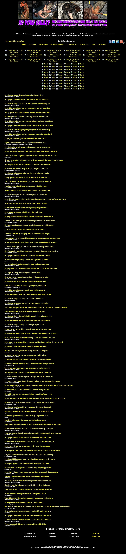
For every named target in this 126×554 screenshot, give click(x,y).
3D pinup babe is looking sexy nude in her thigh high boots (25, 494)
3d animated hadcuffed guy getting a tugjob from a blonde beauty (27, 130)
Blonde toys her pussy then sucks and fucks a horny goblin (25, 420)
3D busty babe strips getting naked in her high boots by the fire (27, 260)
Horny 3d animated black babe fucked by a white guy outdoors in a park (30, 338)
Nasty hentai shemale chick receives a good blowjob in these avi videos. (30, 403)
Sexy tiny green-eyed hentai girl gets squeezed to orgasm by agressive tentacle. (32, 238)
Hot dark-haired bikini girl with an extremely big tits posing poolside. (28, 468)
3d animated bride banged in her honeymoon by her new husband (28, 407)
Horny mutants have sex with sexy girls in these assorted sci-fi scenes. (29, 225)
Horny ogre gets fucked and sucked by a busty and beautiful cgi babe (29, 411)
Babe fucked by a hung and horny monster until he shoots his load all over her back (34, 342)
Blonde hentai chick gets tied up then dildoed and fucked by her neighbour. (31, 268)
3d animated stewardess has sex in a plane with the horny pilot (26, 303)
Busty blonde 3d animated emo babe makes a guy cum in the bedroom (29, 442)
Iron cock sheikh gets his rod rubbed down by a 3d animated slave (28, 182)
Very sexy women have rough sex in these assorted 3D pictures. (27, 476)
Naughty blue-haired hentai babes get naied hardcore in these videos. (29, 216)
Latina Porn (96, 536)
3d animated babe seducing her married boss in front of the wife (27, 173)
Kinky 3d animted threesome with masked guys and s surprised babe (29, 121)
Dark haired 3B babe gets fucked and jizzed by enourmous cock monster (30, 459)
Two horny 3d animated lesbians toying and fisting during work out (28, 481)
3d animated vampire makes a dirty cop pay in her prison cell (26, 195)
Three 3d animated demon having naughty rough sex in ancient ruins (29, 498)
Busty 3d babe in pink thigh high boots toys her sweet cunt (25, 281)
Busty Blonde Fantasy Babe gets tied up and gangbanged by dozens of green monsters (35, 199)
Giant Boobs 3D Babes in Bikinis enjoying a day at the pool (25, 286)
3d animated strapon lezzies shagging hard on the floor (24, 95)
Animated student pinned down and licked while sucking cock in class (29, 247)
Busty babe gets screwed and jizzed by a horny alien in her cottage (28, 294)
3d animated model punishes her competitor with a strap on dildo (27, 255)
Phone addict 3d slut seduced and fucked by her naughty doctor (27, 177)
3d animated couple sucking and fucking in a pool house (24, 325)
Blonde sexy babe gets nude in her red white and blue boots (25, 346)
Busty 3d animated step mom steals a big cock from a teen (25, 290)
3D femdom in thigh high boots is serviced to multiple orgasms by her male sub (32, 450)
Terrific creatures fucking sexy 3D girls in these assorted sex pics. (27, 190)
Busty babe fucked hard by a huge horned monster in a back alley (27, 320)
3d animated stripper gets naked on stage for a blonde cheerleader (28, 515)
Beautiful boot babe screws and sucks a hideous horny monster (27, 390)
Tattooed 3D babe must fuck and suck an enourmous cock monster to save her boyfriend (36, 307)
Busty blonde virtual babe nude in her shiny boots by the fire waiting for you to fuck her (35, 398)
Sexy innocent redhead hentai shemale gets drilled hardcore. (26, 186)
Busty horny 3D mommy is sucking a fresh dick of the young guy (27, 446)
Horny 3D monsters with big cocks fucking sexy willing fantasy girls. (28, 394)
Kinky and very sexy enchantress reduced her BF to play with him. (28, 511)
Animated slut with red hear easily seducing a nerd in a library (26, 355)
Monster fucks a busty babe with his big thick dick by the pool (26, 351)
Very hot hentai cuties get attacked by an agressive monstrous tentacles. (30, 221)
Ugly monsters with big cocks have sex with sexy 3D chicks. (25, 524)
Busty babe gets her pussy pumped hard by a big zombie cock (26, 416)
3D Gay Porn (84, 44)
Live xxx (96, 533)
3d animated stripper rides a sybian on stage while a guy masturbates (29, 125)
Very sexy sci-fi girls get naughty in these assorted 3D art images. (27, 234)
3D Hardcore (43, 44)
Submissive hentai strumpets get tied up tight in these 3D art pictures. (29, 377)
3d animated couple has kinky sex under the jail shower (24, 299)
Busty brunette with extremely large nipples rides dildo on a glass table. (29, 364)
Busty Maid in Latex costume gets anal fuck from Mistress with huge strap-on (31, 472)
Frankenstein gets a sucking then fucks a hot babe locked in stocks (28, 489)
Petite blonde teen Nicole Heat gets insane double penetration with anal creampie (33, 433)
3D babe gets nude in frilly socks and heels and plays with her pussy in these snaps (34, 160)
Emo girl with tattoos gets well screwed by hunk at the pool (25, 229)
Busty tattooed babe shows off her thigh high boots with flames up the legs (31, 151)
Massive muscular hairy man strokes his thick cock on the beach (27, 485)
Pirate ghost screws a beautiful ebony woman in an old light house (28, 359)
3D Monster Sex (71, 44)
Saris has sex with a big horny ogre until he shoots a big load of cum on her (31, 156)
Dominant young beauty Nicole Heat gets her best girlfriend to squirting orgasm (32, 381)
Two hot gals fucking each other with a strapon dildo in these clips (28, 164)
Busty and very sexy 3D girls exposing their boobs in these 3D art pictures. (31, 333)
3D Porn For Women (99, 44)
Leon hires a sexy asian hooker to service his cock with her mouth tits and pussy (33, 424)
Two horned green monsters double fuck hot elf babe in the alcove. (28, 372)
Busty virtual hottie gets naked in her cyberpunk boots (24, 212)
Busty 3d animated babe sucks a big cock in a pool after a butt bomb (28, 134)
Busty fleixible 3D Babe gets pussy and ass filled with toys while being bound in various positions (39, 385)
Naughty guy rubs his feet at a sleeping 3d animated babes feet (26, 117)
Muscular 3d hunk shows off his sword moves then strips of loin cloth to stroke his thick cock (37, 507)
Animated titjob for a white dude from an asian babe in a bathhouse (28, 520)
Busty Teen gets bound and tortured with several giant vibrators (27, 463)
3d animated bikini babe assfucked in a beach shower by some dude (28, 316)
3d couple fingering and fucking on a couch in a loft (22, 273)
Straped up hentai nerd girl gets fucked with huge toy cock (25, 138)
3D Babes (32, 44)
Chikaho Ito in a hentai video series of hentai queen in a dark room (28, 329)
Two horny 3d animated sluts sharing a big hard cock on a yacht (27, 264)
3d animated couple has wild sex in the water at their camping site (27, 104)
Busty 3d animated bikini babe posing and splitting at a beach (26, 208)
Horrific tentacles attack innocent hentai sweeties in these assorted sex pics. (31, 251)
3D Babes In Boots (56, 44)
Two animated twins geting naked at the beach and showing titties (27, 112)
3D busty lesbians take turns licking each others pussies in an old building (30, 242)
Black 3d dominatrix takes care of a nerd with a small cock (25, 312)
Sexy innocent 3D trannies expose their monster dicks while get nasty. (29, 455)
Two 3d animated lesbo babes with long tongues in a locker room (27, 368)
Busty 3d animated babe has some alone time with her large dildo (27, 108)
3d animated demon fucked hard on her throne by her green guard (28, 437)
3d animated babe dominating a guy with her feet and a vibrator (26, 99)
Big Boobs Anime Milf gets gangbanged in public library (24, 502)
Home (24, 44)
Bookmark (15, 41)
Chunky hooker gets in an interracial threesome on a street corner (27, 147)
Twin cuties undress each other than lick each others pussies (26, 203)
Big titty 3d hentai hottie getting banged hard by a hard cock (25, 143)
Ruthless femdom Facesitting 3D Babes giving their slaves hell (26, 169)
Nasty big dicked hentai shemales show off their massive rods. (26, 277)
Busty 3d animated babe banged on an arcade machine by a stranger (29, 429)
